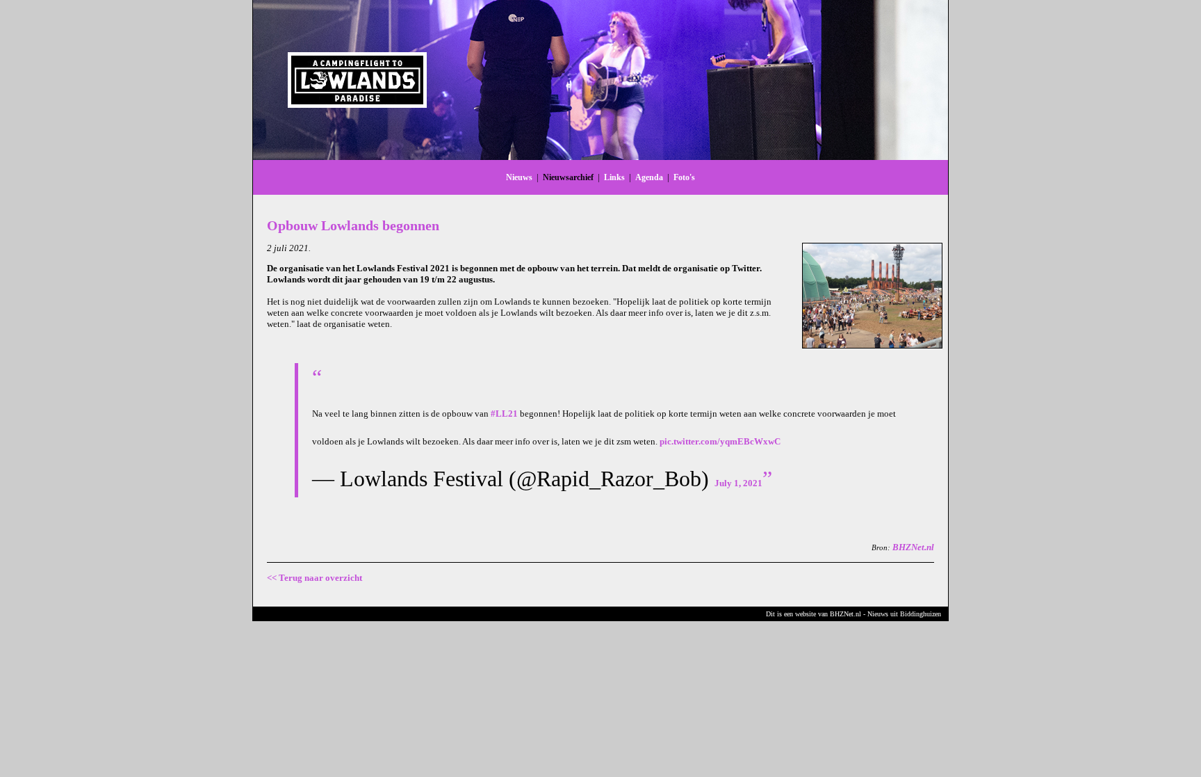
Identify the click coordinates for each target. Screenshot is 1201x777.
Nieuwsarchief (568, 177)
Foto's (684, 177)
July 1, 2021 (738, 483)
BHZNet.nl (913, 547)
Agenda (649, 177)
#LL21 (504, 413)
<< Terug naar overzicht (314, 577)
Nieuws (519, 177)
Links (614, 177)
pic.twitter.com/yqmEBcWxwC (720, 441)
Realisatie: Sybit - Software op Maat (600, 639)
